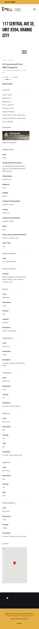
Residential (11, 60)
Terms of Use (24, 619)
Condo (4, 60)
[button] (34, 9)
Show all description (9, 143)
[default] (24, 44)
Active (10, 95)
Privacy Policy (15, 619)
